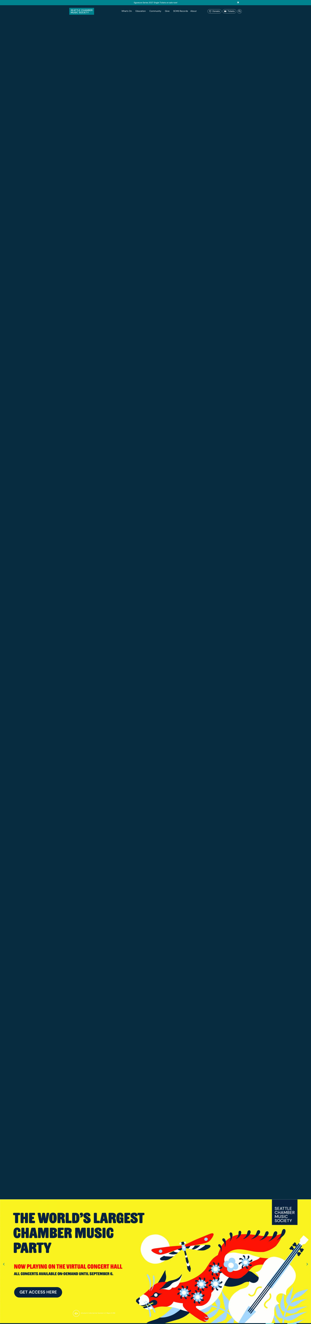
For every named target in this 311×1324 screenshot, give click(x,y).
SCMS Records (180, 11)
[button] (214, 11)
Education (141, 11)
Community (155, 11)
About (193, 11)
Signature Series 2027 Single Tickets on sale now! (155, 2)
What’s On (126, 11)
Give (167, 11)
